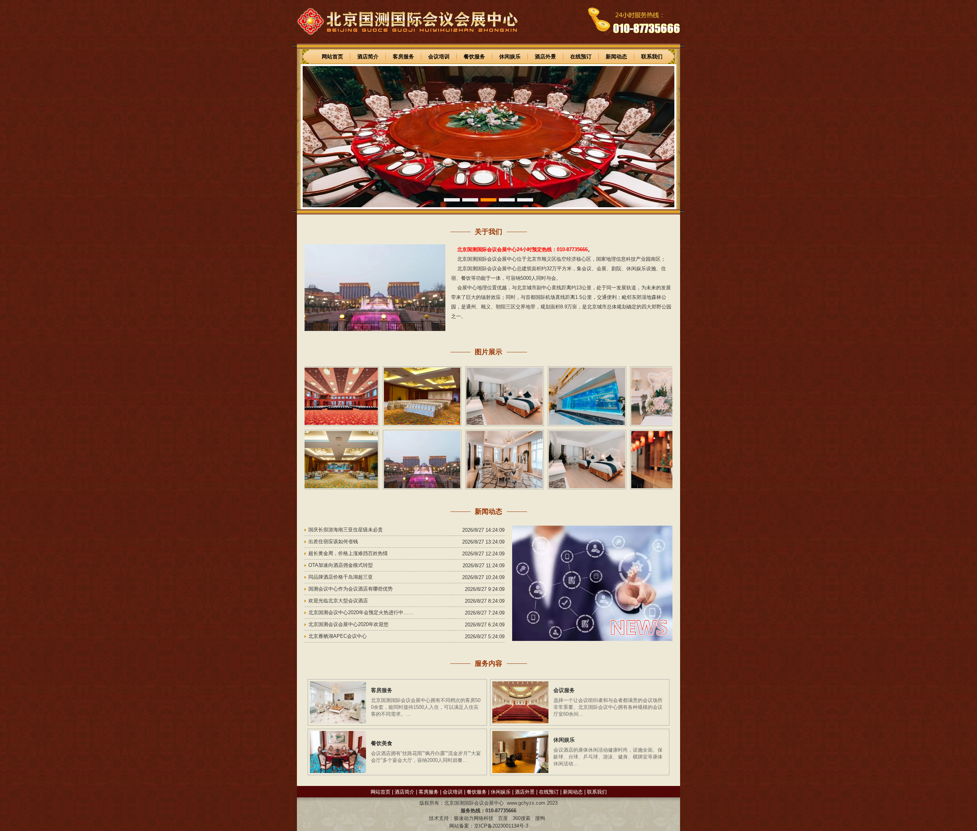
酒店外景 (545, 56)
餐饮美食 (381, 743)
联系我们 (652, 56)
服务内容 (488, 663)
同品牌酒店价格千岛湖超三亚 (340, 577)
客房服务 (403, 56)
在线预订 (581, 56)
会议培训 (439, 56)
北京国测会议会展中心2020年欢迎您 (348, 624)
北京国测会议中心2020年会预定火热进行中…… (360, 612)
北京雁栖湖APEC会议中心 (337, 636)
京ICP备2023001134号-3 (501, 826)
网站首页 (332, 56)
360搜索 (521, 818)
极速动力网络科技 (473, 818)
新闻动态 (616, 56)
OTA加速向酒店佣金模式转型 (340, 565)
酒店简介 (368, 56)
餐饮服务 (474, 56)
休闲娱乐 (510, 56)
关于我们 (488, 232)
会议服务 (564, 690)
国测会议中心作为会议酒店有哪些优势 (350, 589)
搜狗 (540, 818)
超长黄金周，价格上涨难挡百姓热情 (348, 553)
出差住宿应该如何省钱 (333, 541)
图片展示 (488, 352)
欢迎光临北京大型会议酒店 (338, 600)
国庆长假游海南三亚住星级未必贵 (345, 529)
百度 (503, 818)
